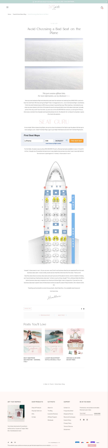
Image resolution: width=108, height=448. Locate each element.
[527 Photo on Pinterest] (83, 419)
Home (9, 14)
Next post (61, 315)
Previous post (45, 315)
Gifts (33, 414)
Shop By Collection (37, 410)
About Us (50, 407)
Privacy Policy (67, 423)
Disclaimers (67, 429)
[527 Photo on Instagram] (87, 419)
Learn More (54, 445)
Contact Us (67, 407)
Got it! (92, 445)
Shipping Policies (68, 414)
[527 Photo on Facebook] (80, 419)
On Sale (34, 417)
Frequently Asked (68, 410)
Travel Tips (27, 308)
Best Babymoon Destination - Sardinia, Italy (32, 359)
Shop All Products (36, 407)
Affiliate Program (52, 417)
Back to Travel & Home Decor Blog (55, 384)
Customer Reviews (53, 414)
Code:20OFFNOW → (69, 1)
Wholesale (50, 420)
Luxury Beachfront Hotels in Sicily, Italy (53, 359)
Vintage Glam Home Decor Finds (73, 359)
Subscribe (97, 413)
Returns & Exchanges (69, 417)
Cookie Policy (67, 420)
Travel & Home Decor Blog (19, 14)
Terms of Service (68, 426)
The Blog (50, 410)
